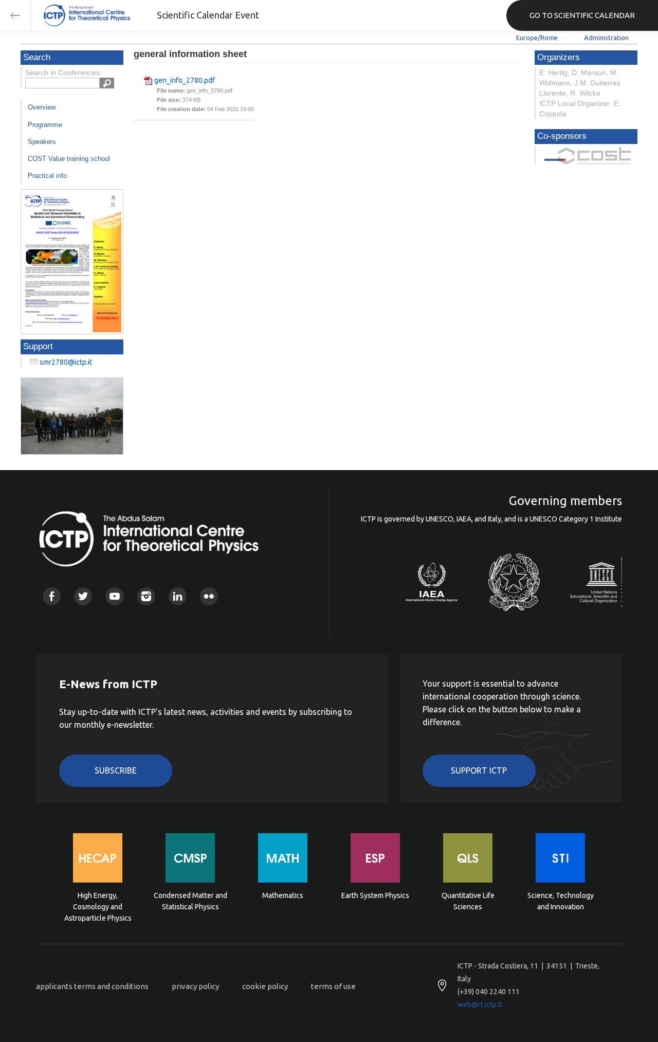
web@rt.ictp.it (480, 1004)
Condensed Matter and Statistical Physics (190, 901)
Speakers (42, 142)
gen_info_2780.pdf (184, 80)
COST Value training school (69, 159)
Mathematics (282, 895)
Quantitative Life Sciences (468, 901)
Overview (42, 107)
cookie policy (265, 986)
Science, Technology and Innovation (560, 901)
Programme (45, 125)
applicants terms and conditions (92, 986)
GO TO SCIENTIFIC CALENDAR (582, 15)
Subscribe (116, 770)
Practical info (47, 175)
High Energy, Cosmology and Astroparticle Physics (98, 906)
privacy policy (195, 986)
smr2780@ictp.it (66, 362)
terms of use (333, 986)
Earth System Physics (375, 895)
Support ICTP (479, 770)
